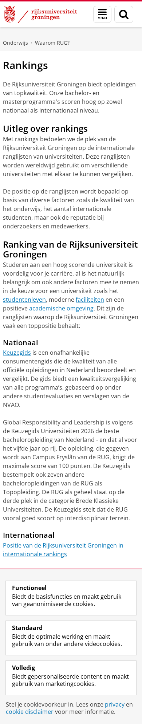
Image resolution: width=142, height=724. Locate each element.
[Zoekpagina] (124, 14)
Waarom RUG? (52, 42)
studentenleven (24, 300)
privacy (115, 704)
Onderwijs (15, 42)
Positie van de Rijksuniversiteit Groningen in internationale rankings (63, 549)
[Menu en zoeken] (102, 14)
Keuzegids (17, 353)
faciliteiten (90, 300)
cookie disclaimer (30, 711)
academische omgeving (61, 308)
